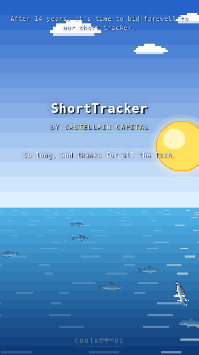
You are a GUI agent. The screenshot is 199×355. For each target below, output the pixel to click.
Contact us (100, 340)
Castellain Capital (106, 127)
